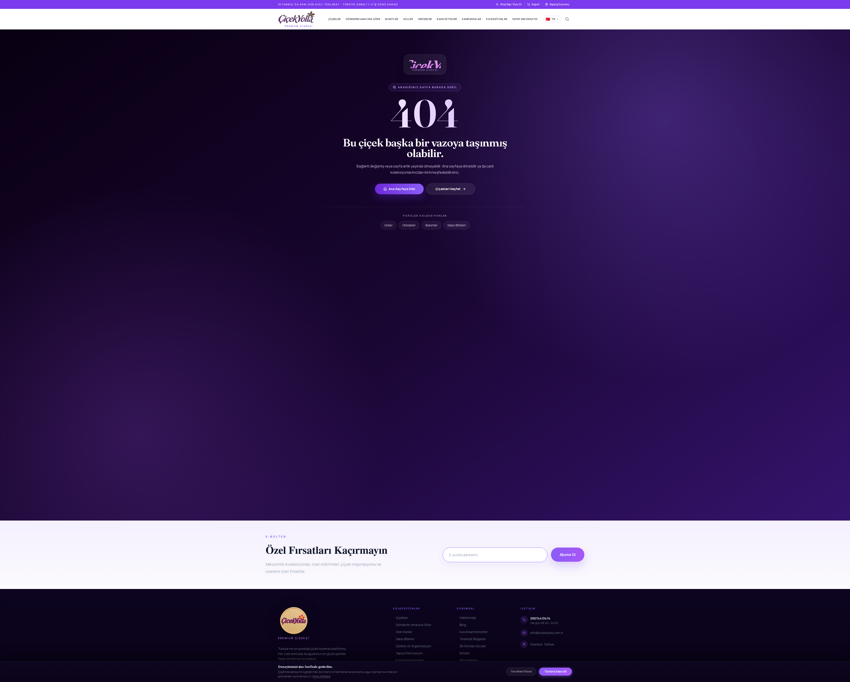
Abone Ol (568, 554)
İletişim (465, 653)
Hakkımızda (468, 618)
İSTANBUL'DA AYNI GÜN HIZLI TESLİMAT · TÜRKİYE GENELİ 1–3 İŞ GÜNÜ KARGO (338, 4)
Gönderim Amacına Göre (363, 19)
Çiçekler (334, 19)
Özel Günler (404, 632)
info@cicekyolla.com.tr (546, 633)
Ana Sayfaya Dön (402, 189)
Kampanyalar (471, 19)
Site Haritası (468, 660)
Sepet (535, 4)
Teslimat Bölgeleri (473, 639)
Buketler (391, 19)
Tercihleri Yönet (521, 671)
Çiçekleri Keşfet (448, 189)
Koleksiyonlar (496, 19)
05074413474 (540, 618)
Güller (408, 19)
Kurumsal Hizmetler (410, 660)
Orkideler (425, 19)
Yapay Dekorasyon (525, 19)
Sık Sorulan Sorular (473, 646)
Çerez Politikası (321, 676)
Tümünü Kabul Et (555, 671)
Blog (463, 625)
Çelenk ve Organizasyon (413, 646)
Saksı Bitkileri (447, 19)
